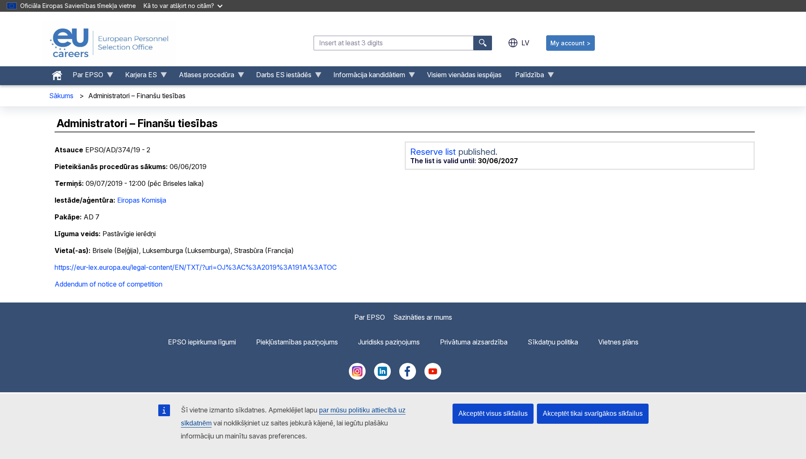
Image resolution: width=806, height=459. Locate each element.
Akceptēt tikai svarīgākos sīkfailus (593, 413)
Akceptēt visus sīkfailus (493, 413)
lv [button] (525, 43)
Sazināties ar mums (422, 317)
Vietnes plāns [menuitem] (618, 342)
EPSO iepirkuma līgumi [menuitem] (202, 342)
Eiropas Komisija (141, 200)
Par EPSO (369, 317)
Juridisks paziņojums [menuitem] (389, 342)
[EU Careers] (109, 43)
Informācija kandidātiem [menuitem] (366, 76)
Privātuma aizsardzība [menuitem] (474, 342)
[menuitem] (57, 73)
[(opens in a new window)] (357, 377)
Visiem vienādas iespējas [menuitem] (464, 74)
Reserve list (434, 151)
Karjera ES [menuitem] (137, 76)
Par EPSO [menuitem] (84, 76)
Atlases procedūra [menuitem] (203, 76)
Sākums (61, 95)
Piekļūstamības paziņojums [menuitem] (297, 342)
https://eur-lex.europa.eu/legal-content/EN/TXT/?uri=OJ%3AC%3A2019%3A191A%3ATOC (196, 267)
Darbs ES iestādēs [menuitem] (280, 76)
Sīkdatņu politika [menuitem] (553, 342)
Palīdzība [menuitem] (526, 76)
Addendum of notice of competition (108, 284)
